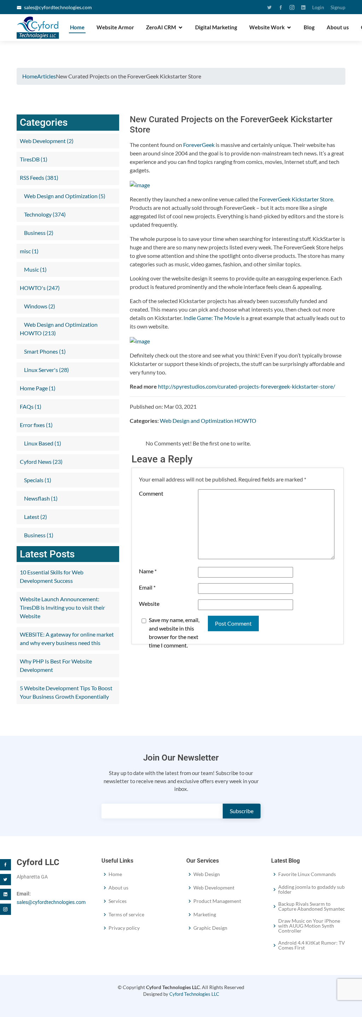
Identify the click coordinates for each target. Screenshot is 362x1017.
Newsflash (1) (40, 498)
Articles (46, 76)
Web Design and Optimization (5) (64, 196)
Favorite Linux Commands (307, 874)
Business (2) (38, 232)
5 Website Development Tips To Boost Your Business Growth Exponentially (66, 692)
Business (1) (38, 535)
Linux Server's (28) (46, 369)
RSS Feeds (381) (39, 177)
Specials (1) (37, 480)
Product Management (217, 901)
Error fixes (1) (36, 424)
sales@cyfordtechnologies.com (58, 7)
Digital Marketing (216, 27)
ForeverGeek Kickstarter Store (296, 199)
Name (148, 571)
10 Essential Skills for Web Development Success (51, 576)
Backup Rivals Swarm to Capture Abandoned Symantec (311, 906)
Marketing (204, 914)
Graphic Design (210, 928)
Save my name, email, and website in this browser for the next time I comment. (174, 632)
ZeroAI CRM (161, 27)
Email (147, 587)
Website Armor (115, 27)
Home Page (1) (38, 388)
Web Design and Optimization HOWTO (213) (59, 328)
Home (77, 27)
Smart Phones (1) (44, 351)
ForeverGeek (199, 144)
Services (118, 901)
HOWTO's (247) (40, 287)
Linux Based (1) (42, 443)
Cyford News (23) (41, 461)
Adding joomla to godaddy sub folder (311, 889)
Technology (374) (44, 214)
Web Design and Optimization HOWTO (208, 420)
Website (149, 603)
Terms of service (126, 914)
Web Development (213, 887)
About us (338, 27)
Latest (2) (35, 516)
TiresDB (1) (33, 159)
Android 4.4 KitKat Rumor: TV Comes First (311, 945)
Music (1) (35, 269)
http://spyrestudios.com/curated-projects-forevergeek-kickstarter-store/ (246, 386)
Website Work (267, 27)
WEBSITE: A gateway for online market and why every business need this (67, 638)
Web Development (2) (47, 140)
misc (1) (29, 251)
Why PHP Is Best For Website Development (56, 665)
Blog (309, 27)
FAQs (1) (30, 406)
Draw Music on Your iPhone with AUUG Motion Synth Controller (309, 925)
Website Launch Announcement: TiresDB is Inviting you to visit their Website (62, 607)
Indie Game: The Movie (211, 317)
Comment (151, 493)
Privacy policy (124, 928)
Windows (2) (39, 306)
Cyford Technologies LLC (194, 994)
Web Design (206, 874)
